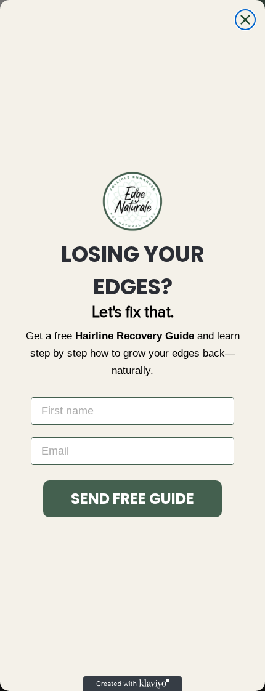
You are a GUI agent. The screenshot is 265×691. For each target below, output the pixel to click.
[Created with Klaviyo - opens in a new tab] (132, 683)
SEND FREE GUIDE (132, 498)
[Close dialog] (245, 20)
